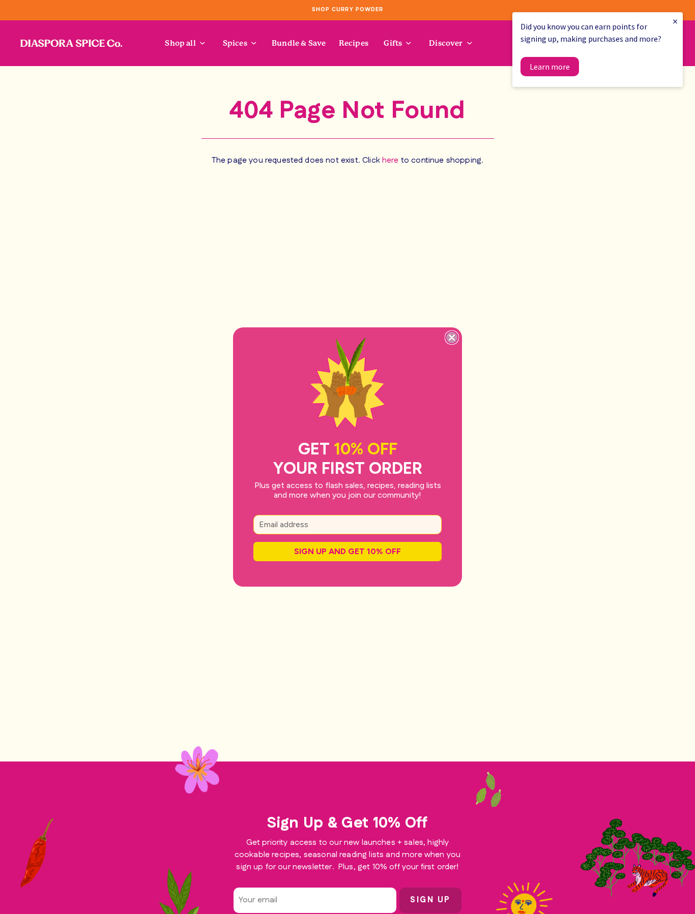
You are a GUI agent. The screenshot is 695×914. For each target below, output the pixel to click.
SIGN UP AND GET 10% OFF (347, 551)
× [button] (675, 21)
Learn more (550, 67)
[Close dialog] (452, 337)
